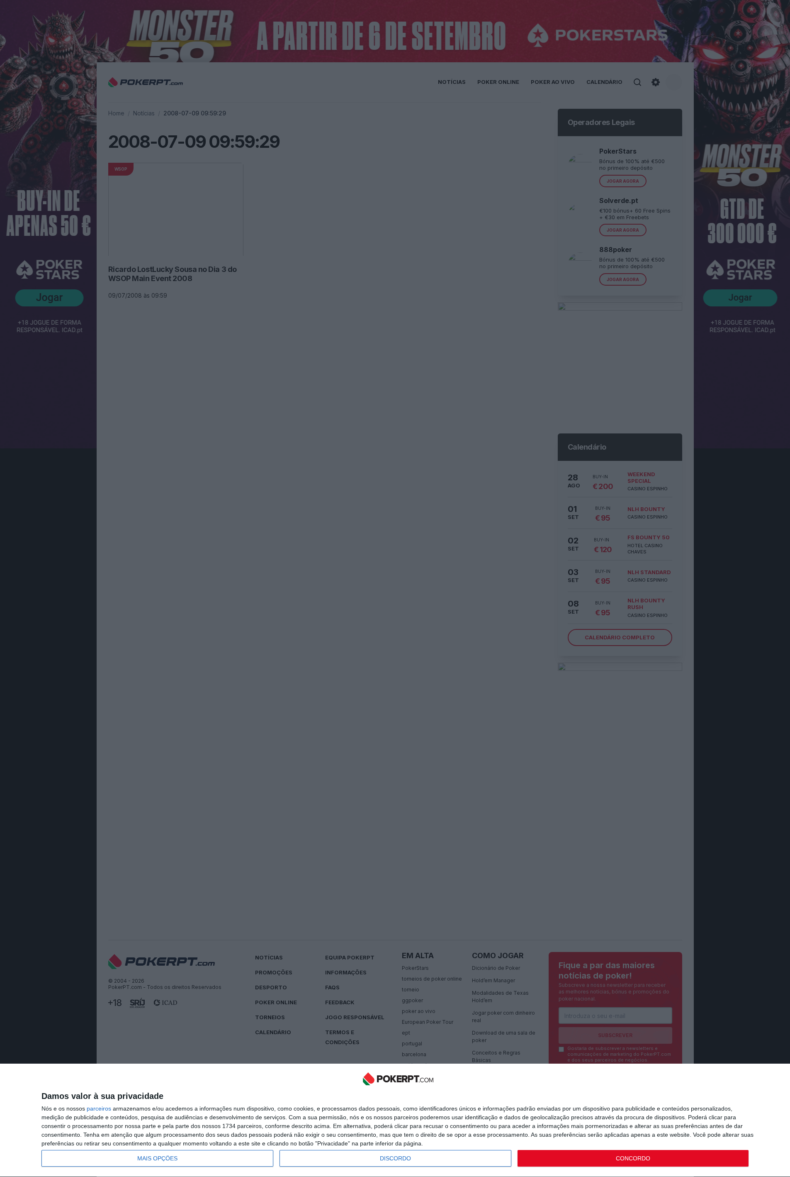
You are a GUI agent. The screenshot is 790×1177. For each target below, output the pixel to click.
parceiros (99, 1108)
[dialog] (398, 1120)
